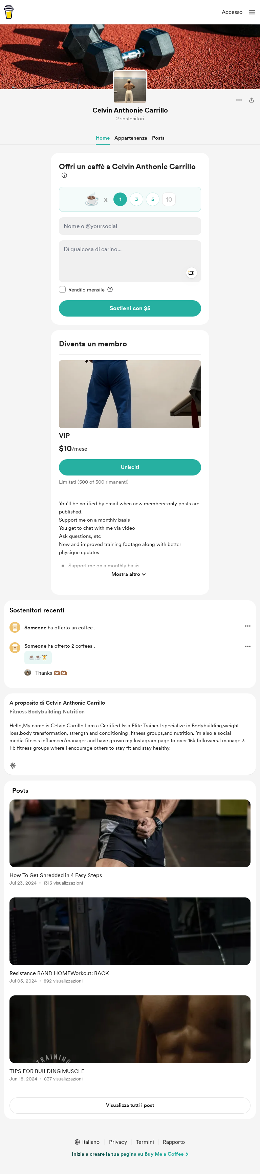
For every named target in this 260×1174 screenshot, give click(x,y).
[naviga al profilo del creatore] (130, 87)
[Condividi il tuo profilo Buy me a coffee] (251, 100)
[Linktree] (12, 766)
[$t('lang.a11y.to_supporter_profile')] (27, 672)
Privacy (118, 1142)
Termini (145, 1142)
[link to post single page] (130, 843)
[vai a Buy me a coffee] (9, 12)
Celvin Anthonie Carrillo (130, 110)
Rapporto (174, 1142)
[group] (130, 470)
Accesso (232, 12)
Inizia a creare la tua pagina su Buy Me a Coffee (127, 1154)
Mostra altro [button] (125, 574)
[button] (252, 12)
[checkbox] (82, 289)
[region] (130, 239)
